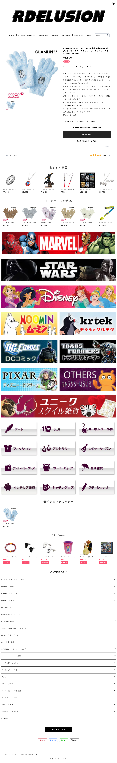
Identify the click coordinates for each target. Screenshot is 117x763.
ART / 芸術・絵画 (8, 642)
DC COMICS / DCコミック (11, 621)
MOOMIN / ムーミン (9, 607)
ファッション (6, 677)
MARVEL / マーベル (8, 587)
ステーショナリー (8, 705)
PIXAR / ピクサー (7, 600)
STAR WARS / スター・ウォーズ (13, 580)
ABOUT (55, 35)
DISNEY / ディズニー (9, 594)
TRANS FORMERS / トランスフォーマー (16, 628)
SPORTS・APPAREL (26, 35)
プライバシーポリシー (10, 754)
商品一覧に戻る (58, 729)
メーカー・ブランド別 (9, 712)
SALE (89, 35)
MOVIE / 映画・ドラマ (9, 635)
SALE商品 (5, 719)
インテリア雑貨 (7, 684)
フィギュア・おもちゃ (9, 663)
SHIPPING (66, 35)
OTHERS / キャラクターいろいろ (13, 649)
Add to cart (87, 134)
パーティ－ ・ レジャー (10, 698)
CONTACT (78, 35)
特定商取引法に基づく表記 (30, 754)
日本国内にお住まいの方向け (87, 141)
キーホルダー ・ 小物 (9, 670)
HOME (12, 35)
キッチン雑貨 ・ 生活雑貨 (11, 691)
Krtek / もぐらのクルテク (11, 614)
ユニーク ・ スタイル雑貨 (11, 656)
